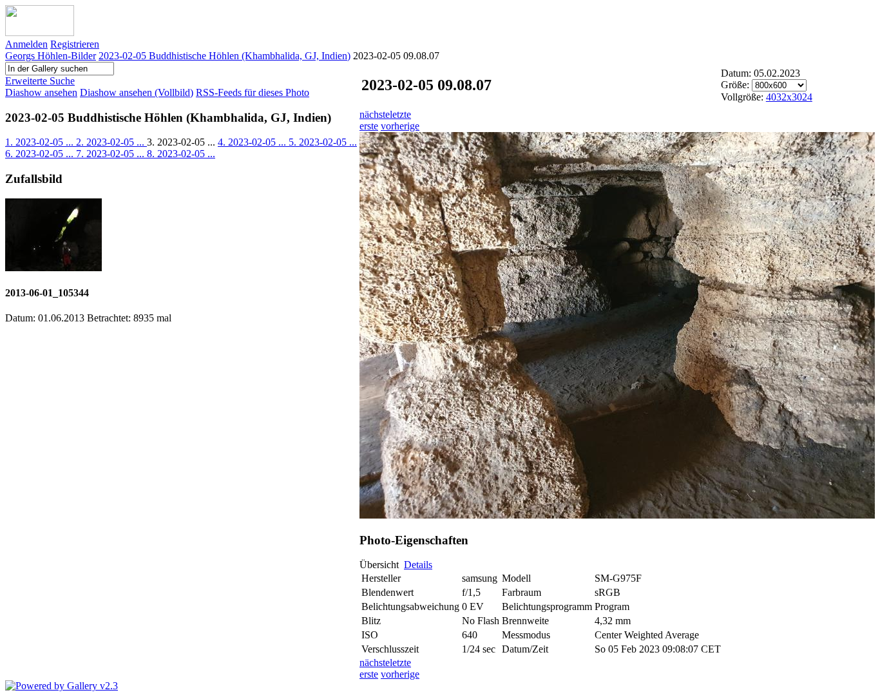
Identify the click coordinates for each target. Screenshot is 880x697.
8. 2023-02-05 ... (181, 153)
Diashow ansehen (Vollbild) (136, 92)
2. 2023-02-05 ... (111, 142)
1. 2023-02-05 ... (40, 142)
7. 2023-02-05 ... (111, 153)
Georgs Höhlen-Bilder (50, 55)
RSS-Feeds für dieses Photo (252, 92)
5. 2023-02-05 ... (323, 142)
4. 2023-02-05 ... (253, 142)
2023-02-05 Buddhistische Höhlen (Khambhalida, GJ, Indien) (224, 55)
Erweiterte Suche (40, 80)
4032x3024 (789, 96)
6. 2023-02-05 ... (40, 153)
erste (368, 125)
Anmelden (26, 44)
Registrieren (74, 44)
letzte (400, 114)
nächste (374, 114)
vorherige (400, 125)
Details (418, 564)
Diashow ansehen (41, 92)
